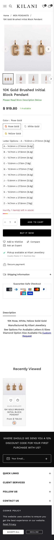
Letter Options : (26, 141)
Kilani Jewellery (14, 406)
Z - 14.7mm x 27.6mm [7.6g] (18, 203)
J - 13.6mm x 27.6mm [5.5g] (18, 180)
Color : (12, 120)
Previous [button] (5, 49)
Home (6, 15)
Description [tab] (9, 312)
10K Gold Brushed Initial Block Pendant (14, 412)
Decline (34, 532)
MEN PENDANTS (21, 15)
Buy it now (27, 233)
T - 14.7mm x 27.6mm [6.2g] (18, 197)
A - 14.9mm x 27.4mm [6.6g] (18, 146)
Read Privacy (9, 524)
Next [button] (48, 49)
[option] (27, 48)
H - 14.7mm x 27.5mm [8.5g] (18, 175)
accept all (13, 532)
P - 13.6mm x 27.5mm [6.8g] (18, 186)
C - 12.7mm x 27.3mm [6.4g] (18, 157)
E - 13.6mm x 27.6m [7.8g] (17, 163)
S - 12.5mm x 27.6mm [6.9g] (18, 192)
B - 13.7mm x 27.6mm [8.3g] (18, 152)
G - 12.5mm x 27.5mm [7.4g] (18, 169)
